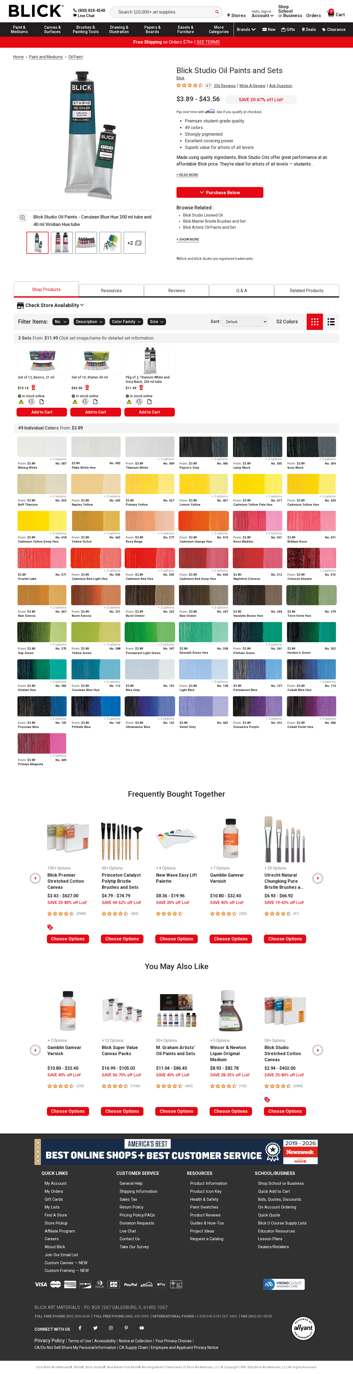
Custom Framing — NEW (67, 1270)
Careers (52, 1238)
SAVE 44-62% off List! (121, 902)
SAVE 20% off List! (172, 902)
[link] (84, 16)
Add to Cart (41, 412)
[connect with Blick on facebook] (79, 1331)
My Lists (52, 1207)
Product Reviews (205, 1215)
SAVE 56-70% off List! (121, 1075)
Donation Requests (137, 1223)
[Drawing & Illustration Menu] (119, 36)
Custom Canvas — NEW (66, 1262)
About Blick (55, 1246)
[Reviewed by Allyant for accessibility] (303, 1329)
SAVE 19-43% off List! (284, 902)
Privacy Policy (49, 1340)
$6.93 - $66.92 (278, 895)
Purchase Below (223, 192)
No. (58, 322)
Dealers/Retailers (273, 1246)
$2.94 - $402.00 (279, 1068)
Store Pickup (56, 1223)
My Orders (54, 1191)
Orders (313, 16)
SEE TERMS (208, 42)
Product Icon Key (205, 1191)
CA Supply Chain (133, 1347)
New (272, 29)
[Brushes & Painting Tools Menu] (86, 36)
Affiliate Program (60, 1231)
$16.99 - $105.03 (118, 1068)
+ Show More (187, 239)
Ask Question (280, 86)
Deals (311, 29)
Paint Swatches (204, 1207)
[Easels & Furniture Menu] (186, 36)
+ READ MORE (187, 175)
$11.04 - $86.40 (171, 1068)
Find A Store (56, 1215)
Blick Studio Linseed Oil (203, 215)
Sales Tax (128, 1199)
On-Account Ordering (277, 1207)
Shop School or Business (281, 1183)
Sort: (215, 322)
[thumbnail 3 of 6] (86, 243)
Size (154, 322)
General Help (131, 1183)
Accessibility (105, 1341)
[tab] (46, 289)
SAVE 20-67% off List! (261, 99)
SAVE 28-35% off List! (230, 1075)
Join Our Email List (61, 1254)
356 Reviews (225, 86)
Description (86, 322)
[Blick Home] (36, 11)
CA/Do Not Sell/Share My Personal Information (75, 1347)
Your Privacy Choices (173, 1341)
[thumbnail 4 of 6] (110, 243)
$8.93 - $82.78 (224, 1068)
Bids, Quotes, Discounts (279, 1199)
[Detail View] (331, 322)
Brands (243, 29)
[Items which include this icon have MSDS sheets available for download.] (41, 401)
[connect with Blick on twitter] (95, 1331)
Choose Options (68, 938)
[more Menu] (219, 36)
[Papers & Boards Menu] (152, 36)
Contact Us (130, 1238)
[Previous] (35, 878)
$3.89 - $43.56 (198, 99)
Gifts (291, 29)
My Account (55, 1183)
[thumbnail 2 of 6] (62, 243)
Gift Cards (54, 1199)
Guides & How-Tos (207, 1223)
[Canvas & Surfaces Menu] (53, 36)
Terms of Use (79, 1341)
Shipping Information (138, 1191)
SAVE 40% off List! (227, 902)
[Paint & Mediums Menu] (19, 36)
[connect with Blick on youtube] (141, 1331)
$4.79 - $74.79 (116, 895)
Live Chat (128, 1231)
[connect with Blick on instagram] (110, 1331)
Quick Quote (269, 1215)
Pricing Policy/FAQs (137, 1215)
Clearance (336, 29)
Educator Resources (276, 1231)
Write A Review (252, 86)
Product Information (208, 1183)
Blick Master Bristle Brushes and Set (214, 221)
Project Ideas (202, 1231)
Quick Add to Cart (274, 1191)
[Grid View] (315, 322)
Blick (180, 78)
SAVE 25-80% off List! (67, 902)
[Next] (317, 878)
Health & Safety (204, 1199)
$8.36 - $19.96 (170, 895)
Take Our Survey (134, 1246)
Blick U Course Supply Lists (282, 1223)
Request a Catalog (206, 1238)
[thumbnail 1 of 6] (37, 243)
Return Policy (131, 1207)
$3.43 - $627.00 (62, 895)
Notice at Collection (135, 1341)
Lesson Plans (270, 1238)
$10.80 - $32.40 (225, 895)
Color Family (123, 322)
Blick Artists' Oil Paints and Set (209, 227)
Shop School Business (290, 11)
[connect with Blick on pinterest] (126, 1331)
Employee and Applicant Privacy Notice (184, 1347)
